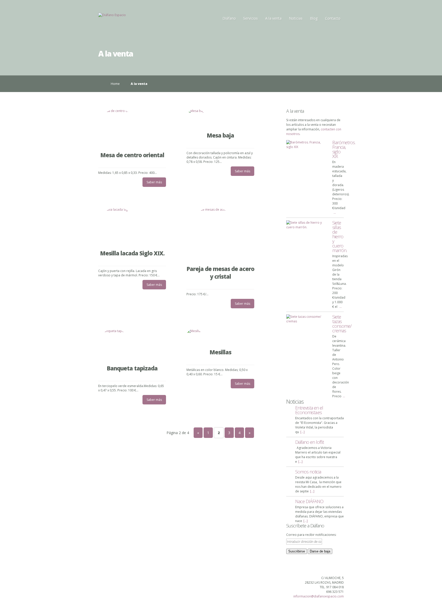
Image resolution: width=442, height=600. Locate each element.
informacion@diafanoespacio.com (318, 596)
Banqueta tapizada (132, 368)
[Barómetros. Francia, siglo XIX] (306, 144)
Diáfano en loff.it (309, 442)
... (335, 212)
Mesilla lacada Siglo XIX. (132, 253)
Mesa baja (220, 135)
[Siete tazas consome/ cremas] (306, 319)
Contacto (332, 18)
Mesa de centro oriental (132, 155)
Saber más (154, 182)
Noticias (296, 18)
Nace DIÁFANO (309, 501)
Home (115, 84)
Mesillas (220, 352)
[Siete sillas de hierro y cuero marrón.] (306, 225)
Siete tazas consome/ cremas (341, 324)
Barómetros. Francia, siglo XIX (343, 149)
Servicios (250, 18)
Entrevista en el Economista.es (309, 410)
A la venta (273, 18)
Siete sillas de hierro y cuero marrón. (339, 236)
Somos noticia (308, 472)
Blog (314, 18)
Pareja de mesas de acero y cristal (220, 272)
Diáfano (229, 18)
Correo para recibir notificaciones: (311, 535)
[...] (302, 432)
